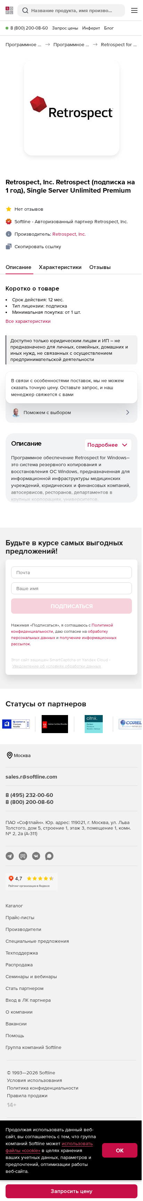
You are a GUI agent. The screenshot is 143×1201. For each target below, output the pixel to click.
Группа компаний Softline (33, 1047)
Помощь (15, 1035)
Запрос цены (65, 28)
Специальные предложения (37, 941)
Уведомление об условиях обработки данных (56, 666)
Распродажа (19, 964)
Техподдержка (22, 953)
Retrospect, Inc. (69, 234)
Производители (23, 929)
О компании (19, 1012)
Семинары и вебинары (31, 976)
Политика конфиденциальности (42, 1088)
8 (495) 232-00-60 (29, 795)
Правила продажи (27, 1095)
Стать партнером (24, 988)
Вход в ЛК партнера (28, 1000)
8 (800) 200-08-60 (29, 28)
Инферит (91, 28)
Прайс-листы (20, 917)
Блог (109, 28)
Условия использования (34, 1080)
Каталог (14, 905)
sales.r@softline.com (31, 776)
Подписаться (72, 606)
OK (120, 1150)
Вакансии (16, 1023)
